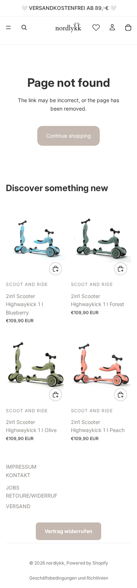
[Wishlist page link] (96, 27)
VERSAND (18, 506)
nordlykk (55, 563)
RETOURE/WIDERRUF (31, 495)
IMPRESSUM (21, 467)
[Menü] (8, 27)
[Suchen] (24, 27)
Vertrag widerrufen (68, 531)
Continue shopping (68, 136)
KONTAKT (18, 475)
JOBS (12, 487)
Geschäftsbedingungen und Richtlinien (68, 578)
